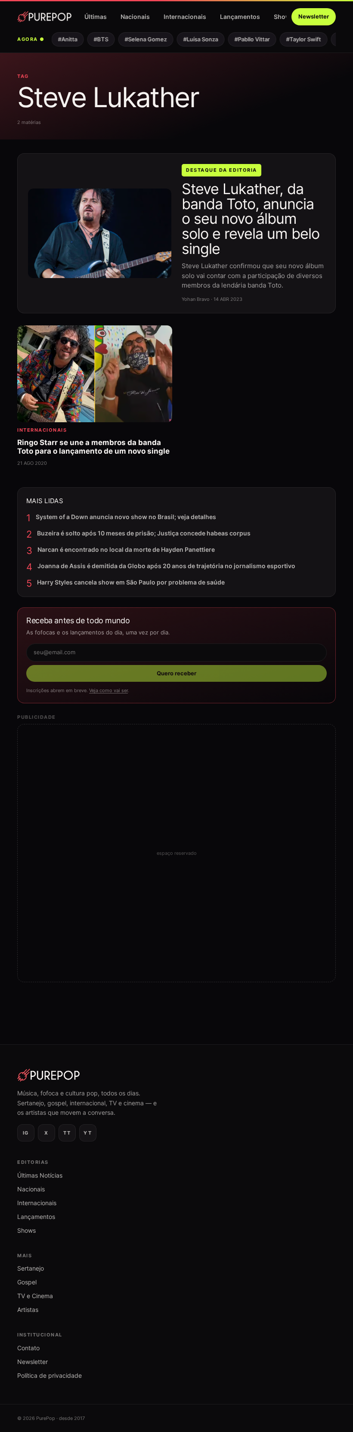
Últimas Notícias (39, 1175)
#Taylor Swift (297, 39)
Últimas (95, 16)
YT (88, 1133)
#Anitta (61, 39)
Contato (28, 1348)
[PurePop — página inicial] (44, 16)
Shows (284, 16)
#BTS (95, 39)
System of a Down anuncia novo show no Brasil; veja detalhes (126, 516)
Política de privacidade (49, 1375)
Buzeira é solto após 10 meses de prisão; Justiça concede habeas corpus (144, 533)
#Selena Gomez (140, 39)
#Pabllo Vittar (246, 39)
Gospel (27, 1282)
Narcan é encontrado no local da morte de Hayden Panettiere (126, 549)
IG (26, 1133)
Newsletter (313, 16)
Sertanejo (30, 1268)
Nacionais (135, 16)
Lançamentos (240, 16)
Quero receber (176, 673)
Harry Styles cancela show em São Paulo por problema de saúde (131, 582)
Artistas (27, 1309)
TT (67, 1133)
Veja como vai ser (108, 690)
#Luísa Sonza (194, 39)
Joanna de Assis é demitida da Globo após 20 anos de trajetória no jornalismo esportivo (166, 565)
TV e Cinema (35, 1295)
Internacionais (185, 16)
